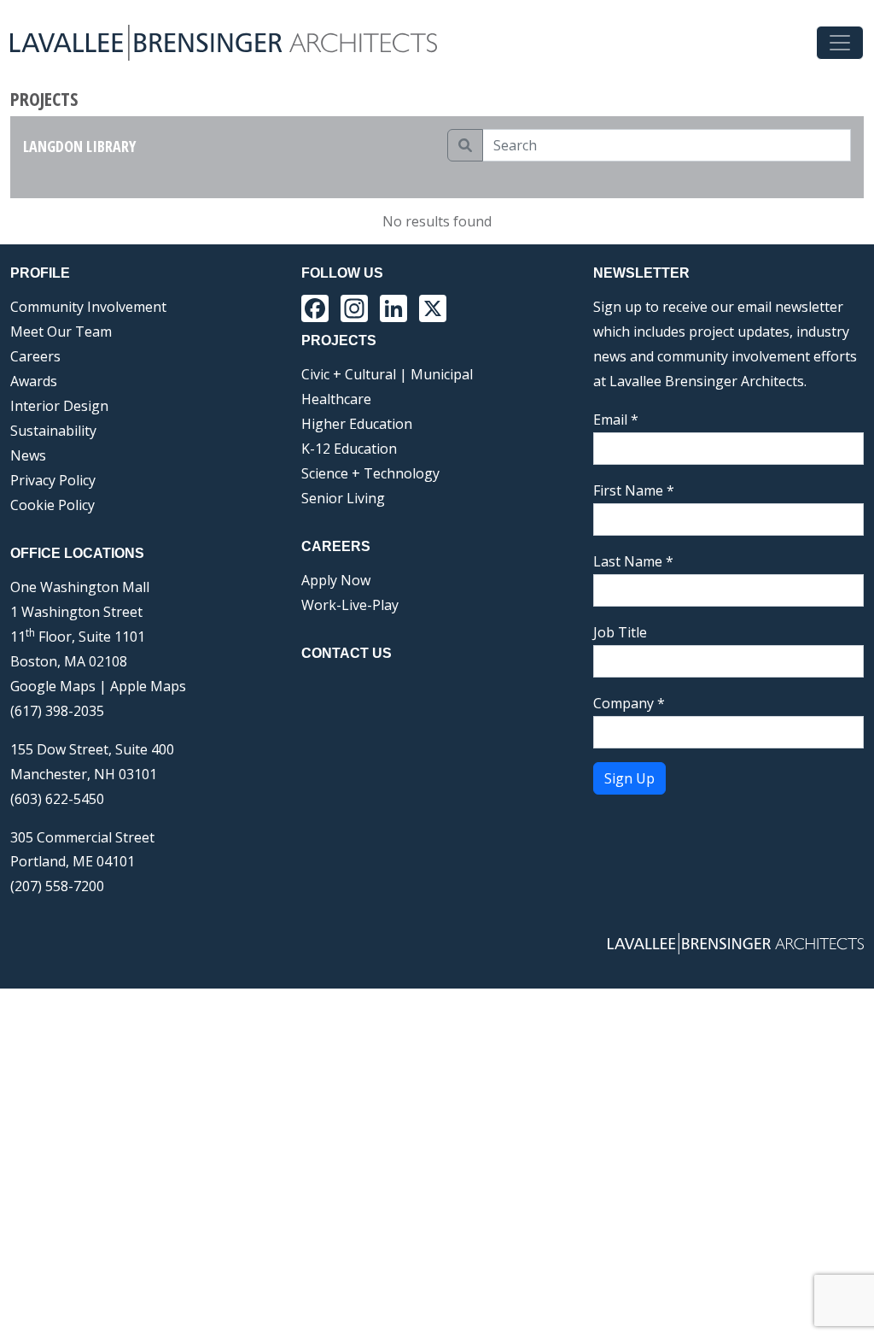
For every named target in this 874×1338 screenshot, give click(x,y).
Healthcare (336, 399)
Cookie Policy (52, 505)
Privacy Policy (53, 480)
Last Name (633, 561)
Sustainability (53, 430)
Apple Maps (148, 686)
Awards (33, 381)
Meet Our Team (61, 331)
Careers (35, 356)
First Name (633, 490)
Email (615, 419)
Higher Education (356, 423)
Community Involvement (88, 306)
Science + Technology (370, 473)
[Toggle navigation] (840, 43)
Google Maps (53, 686)
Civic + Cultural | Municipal (387, 374)
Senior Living (343, 498)
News (28, 455)
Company (629, 703)
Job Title (620, 632)
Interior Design (59, 405)
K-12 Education (349, 448)
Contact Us (346, 653)
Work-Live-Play (350, 605)
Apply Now (335, 580)
